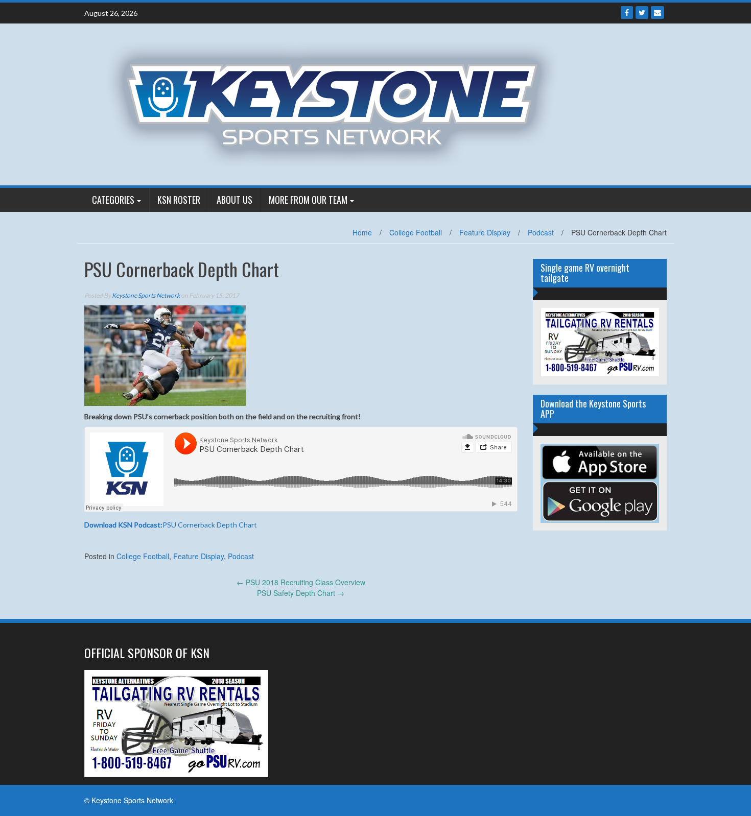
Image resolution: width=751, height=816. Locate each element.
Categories (113, 199)
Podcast (541, 232)
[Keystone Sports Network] (338, 103)
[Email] (657, 12)
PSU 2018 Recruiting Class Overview (301, 582)
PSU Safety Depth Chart (300, 593)
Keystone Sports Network (146, 295)
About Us (234, 199)
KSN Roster (178, 199)
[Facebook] (627, 12)
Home (362, 232)
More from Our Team (308, 199)
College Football (415, 232)
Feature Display (484, 232)
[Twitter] (642, 12)
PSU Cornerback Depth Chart (170, 524)
